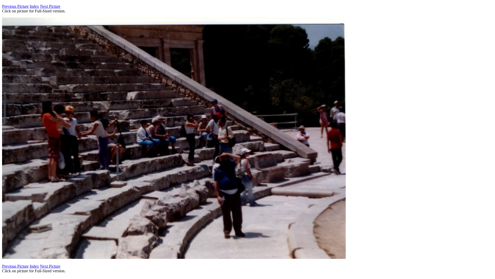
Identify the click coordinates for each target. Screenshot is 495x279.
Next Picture (50, 6)
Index (34, 6)
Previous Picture (15, 6)
